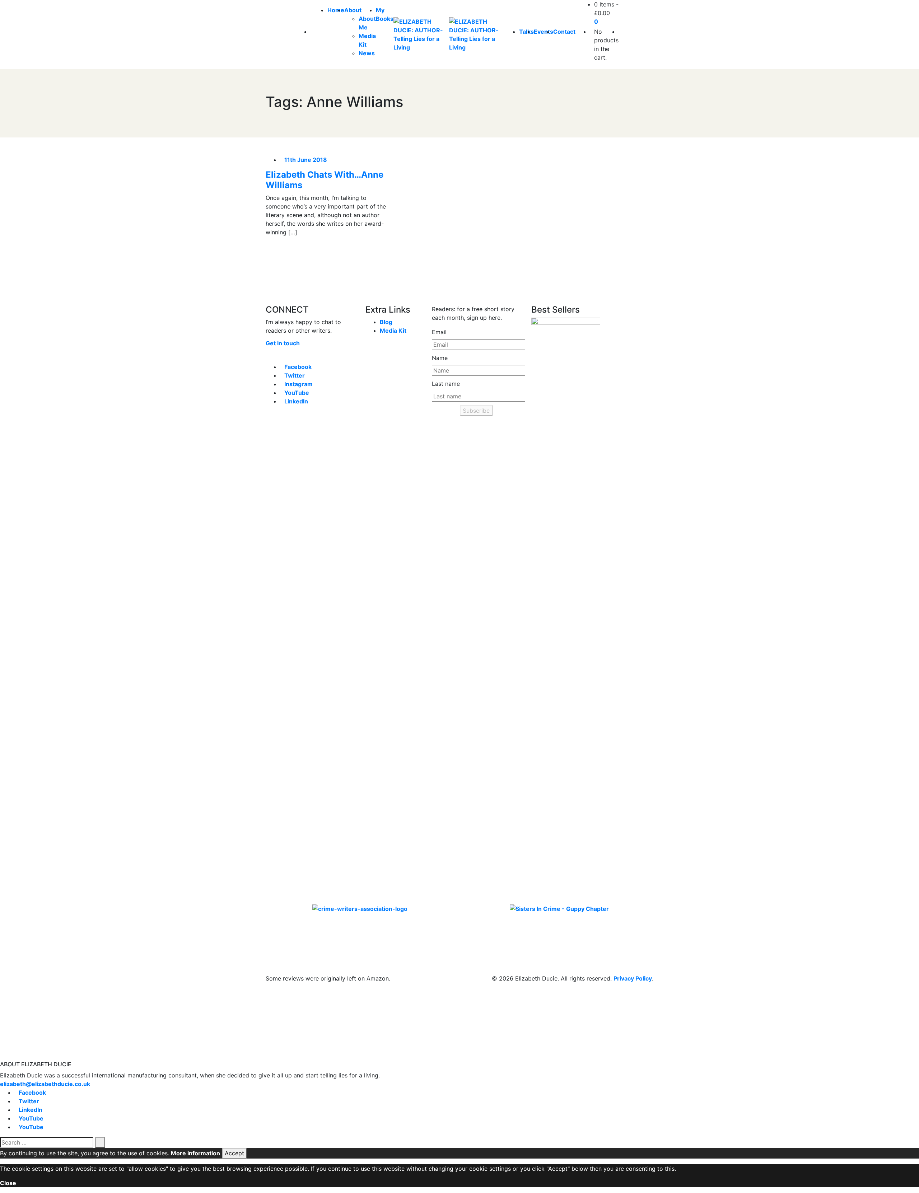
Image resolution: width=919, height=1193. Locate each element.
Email (439, 332)
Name (440, 357)
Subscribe (476, 410)
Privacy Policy (633, 978)
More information (195, 1153)
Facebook (298, 366)
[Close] (2, 1056)
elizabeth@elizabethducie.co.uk (45, 1083)
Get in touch (283, 343)
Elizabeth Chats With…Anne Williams (324, 179)
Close (8, 1183)
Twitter (294, 375)
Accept (234, 1153)
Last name (446, 383)
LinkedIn (296, 401)
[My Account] (621, 31)
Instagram (298, 384)
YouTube (296, 392)
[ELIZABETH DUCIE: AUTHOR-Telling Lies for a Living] (421, 34)
